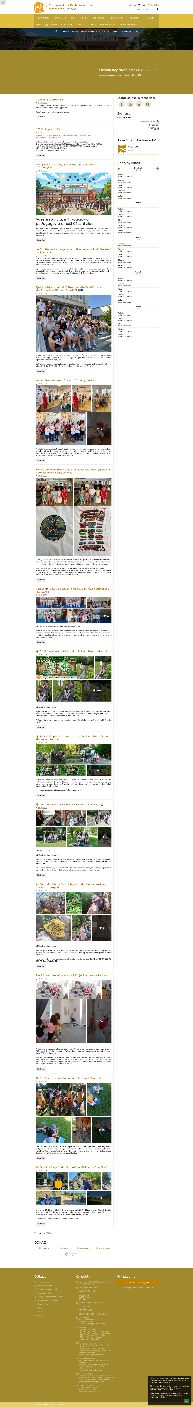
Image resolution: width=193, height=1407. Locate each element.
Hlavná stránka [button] (42, 18)
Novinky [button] (57, 18)
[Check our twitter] (130, 104)
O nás (39, 1308)
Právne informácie (44, 1293)
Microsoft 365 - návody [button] (46, 24)
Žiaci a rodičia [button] (117, 18)
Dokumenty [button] (134, 18)
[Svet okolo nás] (103, 1248)
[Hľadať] (157, 9)
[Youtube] (63, 1248)
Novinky (40, 1315)
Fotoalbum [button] (70, 18)
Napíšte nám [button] (66, 24)
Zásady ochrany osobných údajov (50, 1297)
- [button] (59, 1404)
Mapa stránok (42, 1304)
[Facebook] (44, 1248)
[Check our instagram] (139, 104)
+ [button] (131, 5)
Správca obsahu (43, 1282)
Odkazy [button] (150, 18)
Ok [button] (186, 1401)
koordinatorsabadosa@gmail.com (91, 1303)
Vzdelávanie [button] (98, 18)
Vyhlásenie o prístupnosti (47, 1289)
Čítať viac (41, 155)
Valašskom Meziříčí (71, 355)
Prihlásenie (153, 5)
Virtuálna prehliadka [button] (129, 24)
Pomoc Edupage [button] (107, 24)
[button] (139, 4)
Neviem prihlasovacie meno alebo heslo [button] (138, 1288)
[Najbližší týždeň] (157, 169)
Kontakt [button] (80, 24)
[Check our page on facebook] (121, 104)
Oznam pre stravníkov (117, 71)
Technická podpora (44, 1286)
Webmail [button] (92, 24)
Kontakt (40, 1312)
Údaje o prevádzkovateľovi (47, 1300)
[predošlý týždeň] (118, 169)
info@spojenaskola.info (88, 1288)
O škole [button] (82, 18)
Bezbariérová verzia (43, 1404)
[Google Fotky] (83, 1248)
